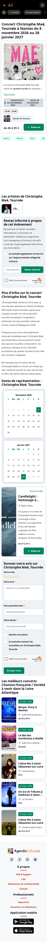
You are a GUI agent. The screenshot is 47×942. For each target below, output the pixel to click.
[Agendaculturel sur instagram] (27, 859)
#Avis (32, 138)
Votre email (10, 620)
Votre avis (9, 581)
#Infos (6, 138)
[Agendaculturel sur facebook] (19, 859)
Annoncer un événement (23, 907)
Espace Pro (23, 902)
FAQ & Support (23, 874)
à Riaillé (30, 737)
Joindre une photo (18, 634)
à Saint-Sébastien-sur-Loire (30, 765)
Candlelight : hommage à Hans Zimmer (28, 500)
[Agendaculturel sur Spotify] (35, 859)
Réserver (33, 127)
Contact (23, 888)
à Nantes (27, 708)
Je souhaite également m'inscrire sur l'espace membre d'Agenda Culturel (26, 257)
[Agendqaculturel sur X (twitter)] (11, 859)
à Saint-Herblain (30, 795)
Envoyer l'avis (14, 670)
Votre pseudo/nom (14, 605)
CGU (23, 879)
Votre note (9, 572)
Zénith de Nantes (21, 118)
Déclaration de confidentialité (23, 884)
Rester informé (32, 269)
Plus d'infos (9, 94)
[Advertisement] (23, 167)
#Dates (20, 138)
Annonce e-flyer (36, 491)
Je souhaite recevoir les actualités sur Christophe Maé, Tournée (25, 645)
